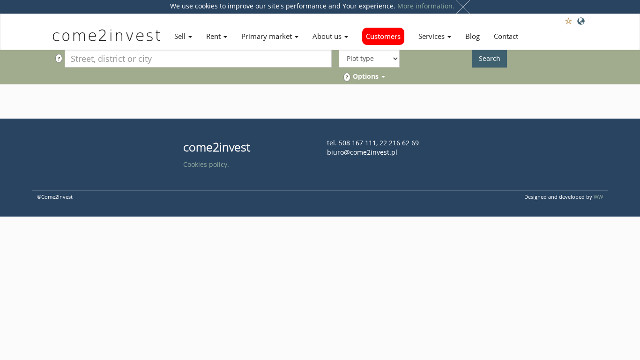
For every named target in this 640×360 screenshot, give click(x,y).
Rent (214, 36)
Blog (472, 36)
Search (489, 58)
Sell (180, 36)
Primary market (267, 36)
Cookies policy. (206, 164)
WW (598, 196)
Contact (506, 36)
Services (432, 36)
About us (328, 36)
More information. (425, 5)
